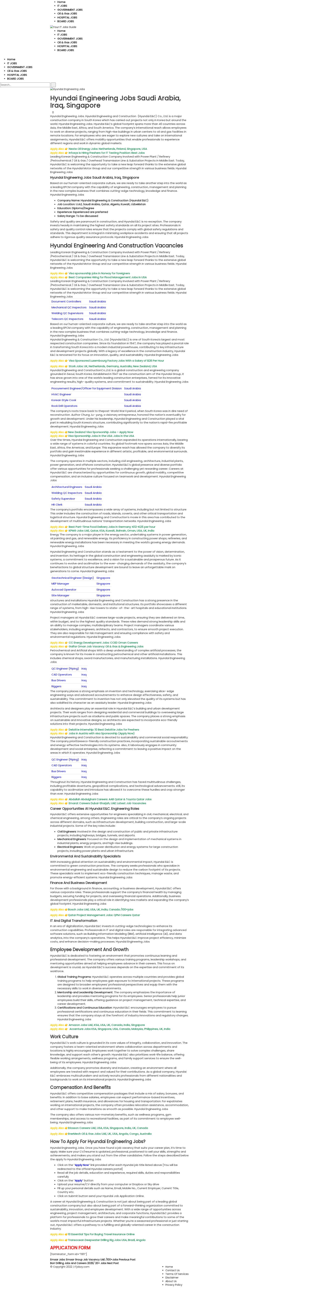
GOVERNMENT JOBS (70, 10)
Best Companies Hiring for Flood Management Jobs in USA (108, 277)
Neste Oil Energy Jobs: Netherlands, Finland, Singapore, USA (108, 149)
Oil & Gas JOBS (67, 13)
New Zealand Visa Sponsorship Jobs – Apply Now (101, 432)
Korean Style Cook (63, 400)
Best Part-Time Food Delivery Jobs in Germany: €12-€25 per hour (112, 527)
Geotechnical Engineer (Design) (72, 578)
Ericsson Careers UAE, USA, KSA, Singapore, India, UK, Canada (108, 1128)
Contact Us (172, 1270)
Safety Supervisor (63, 498)
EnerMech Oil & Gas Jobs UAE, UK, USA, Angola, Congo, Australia (110, 1134)
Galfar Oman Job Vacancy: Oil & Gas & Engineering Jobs (106, 646)
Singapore (103, 578)
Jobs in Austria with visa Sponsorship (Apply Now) (102, 733)
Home (61, 2)
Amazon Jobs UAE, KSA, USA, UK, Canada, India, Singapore (107, 1025)
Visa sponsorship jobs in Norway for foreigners (100, 273)
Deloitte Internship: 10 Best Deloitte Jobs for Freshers (104, 729)
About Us (171, 1281)
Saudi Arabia (97, 301)
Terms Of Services (177, 1274)
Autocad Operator (63, 589)
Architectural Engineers (66, 487)
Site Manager (60, 595)
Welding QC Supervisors (67, 313)
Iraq (84, 668)
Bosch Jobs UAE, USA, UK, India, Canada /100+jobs (101, 909)
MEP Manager (60, 583)
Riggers (56, 686)
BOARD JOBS (65, 21)
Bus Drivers (58, 680)
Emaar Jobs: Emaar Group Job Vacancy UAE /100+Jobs (93, 1259)
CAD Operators (61, 674)
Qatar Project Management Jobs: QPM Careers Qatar (104, 915)
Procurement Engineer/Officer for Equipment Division (86, 388)
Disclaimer (172, 1277)
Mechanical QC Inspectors (69, 307)
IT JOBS (62, 6)
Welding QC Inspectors (66, 493)
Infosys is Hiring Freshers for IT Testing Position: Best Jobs (107, 153)
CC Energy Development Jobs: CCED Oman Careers (104, 642)
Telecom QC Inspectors (67, 319)
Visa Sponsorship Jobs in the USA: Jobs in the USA (101, 436)
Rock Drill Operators (64, 406)
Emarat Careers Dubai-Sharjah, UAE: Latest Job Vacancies (108, 803)
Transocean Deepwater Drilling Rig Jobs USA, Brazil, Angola (107, 1240)
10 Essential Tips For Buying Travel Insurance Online (101, 1234)
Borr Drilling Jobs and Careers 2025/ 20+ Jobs (84, 1263)
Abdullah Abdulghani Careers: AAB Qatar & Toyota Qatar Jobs (110, 799)
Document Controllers (66, 301)
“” (82, 1165)
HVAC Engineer (61, 394)
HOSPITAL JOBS (67, 17)
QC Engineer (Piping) (65, 668)
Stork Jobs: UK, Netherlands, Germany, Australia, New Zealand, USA (113, 366)
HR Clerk (56, 504)
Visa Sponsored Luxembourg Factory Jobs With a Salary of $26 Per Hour (116, 360)
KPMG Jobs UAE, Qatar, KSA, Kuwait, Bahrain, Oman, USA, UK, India (112, 530)
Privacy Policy (173, 1285)
